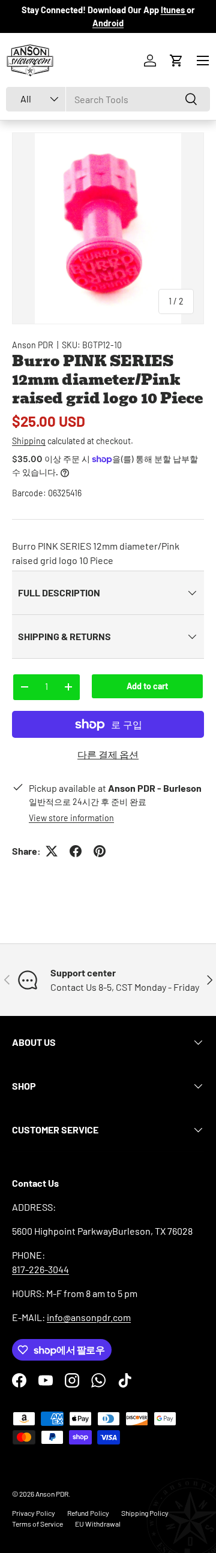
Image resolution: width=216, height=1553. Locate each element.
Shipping (29, 441)
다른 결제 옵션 (108, 754)
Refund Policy (88, 1513)
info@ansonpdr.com (89, 1317)
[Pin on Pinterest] (100, 851)
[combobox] (108, 99)
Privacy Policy (33, 1513)
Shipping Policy (145, 1513)
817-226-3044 (40, 1269)
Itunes (174, 10)
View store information (71, 818)
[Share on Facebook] (76, 851)
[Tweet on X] (52, 851)
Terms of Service (37, 1523)
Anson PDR (32, 345)
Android (108, 23)
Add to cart (147, 686)
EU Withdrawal (98, 1523)
